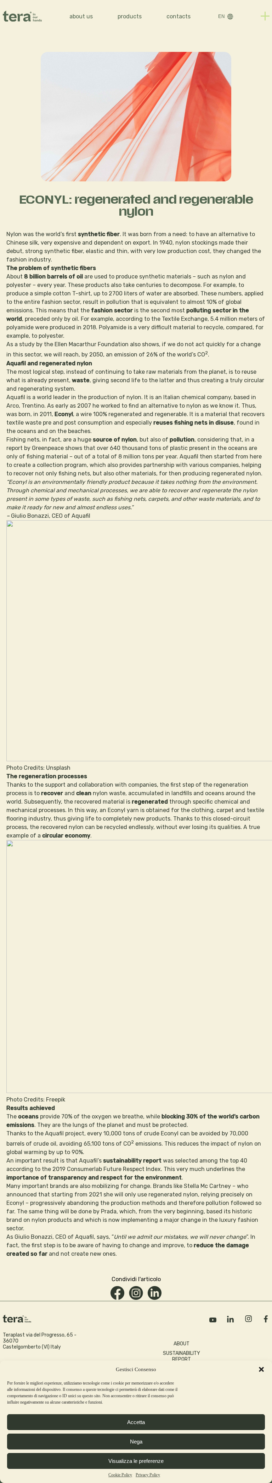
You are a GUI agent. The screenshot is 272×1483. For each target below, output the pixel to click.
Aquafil (15, 397)
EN (221, 16)
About (181, 1344)
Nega (136, 1442)
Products (130, 16)
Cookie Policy (120, 1474)
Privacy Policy (148, 1474)
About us (81, 16)
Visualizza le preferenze (136, 1461)
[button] (261, 1369)
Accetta (136, 1422)
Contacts (178, 16)
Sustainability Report (181, 1356)
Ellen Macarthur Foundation (92, 344)
